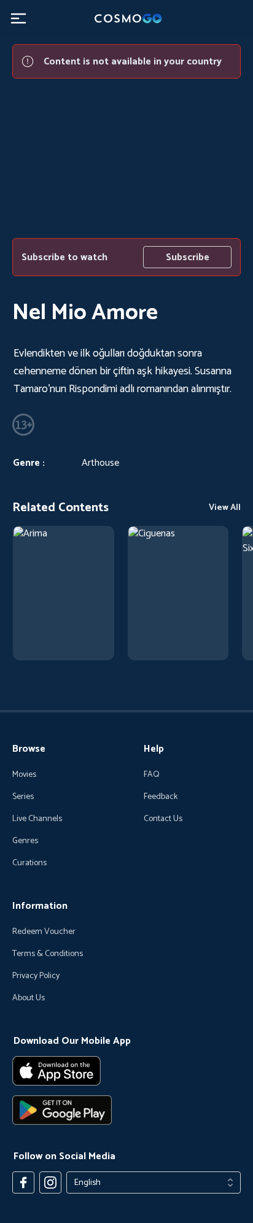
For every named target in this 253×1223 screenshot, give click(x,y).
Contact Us (163, 819)
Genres (25, 841)
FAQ (152, 775)
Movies (24, 775)
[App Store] (126, 1071)
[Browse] (63, 593)
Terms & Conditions (47, 954)
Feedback (160, 797)
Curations (29, 863)
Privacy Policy (36, 976)
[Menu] (18, 18)
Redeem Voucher (44, 932)
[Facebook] (23, 1182)
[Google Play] (126, 1110)
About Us (28, 998)
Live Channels (37, 819)
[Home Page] (126, 18)
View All (225, 508)
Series (23, 797)
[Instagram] (50, 1182)
